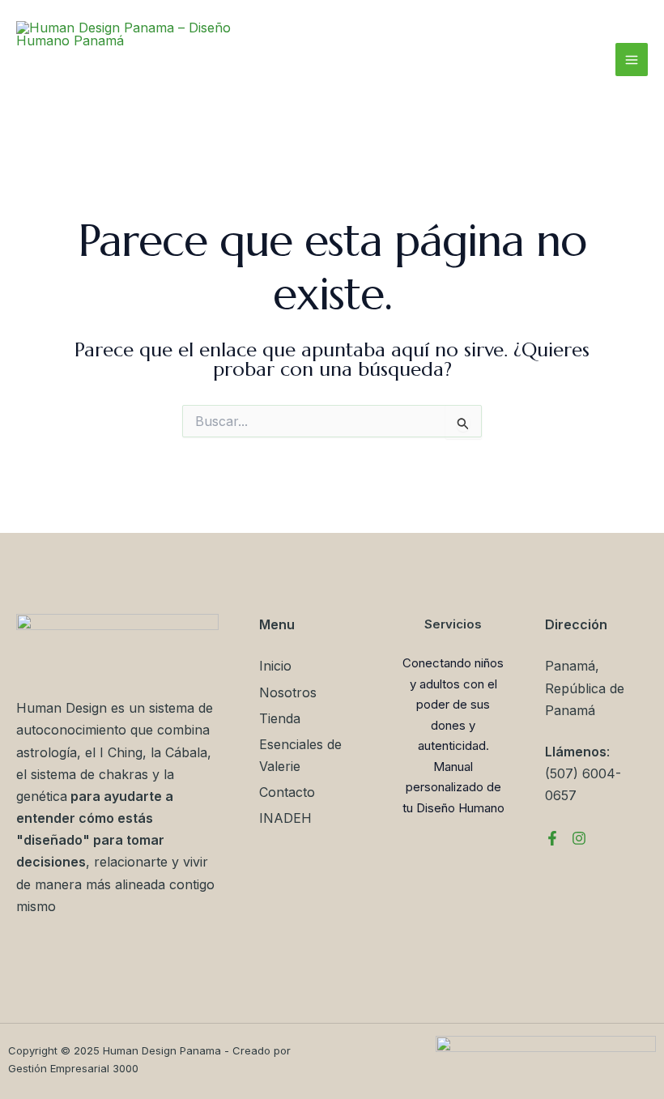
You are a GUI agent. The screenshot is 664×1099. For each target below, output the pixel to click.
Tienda (279, 718)
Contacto (287, 792)
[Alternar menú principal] (631, 59)
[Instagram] (579, 838)
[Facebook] (552, 838)
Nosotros (288, 692)
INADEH (285, 818)
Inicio (275, 666)
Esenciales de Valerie (300, 755)
